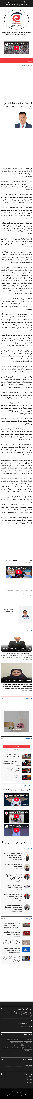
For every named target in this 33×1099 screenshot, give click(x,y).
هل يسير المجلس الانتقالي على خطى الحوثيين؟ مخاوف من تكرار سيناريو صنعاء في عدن (13, 896)
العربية (23, 5)
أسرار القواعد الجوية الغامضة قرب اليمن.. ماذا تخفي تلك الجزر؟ (11, 942)
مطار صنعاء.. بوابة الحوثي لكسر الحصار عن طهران (18, 681)
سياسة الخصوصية (17, 1095)
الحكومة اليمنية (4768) (15, 1045)
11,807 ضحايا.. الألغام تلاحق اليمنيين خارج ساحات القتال (13, 755)
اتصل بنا (29, 1082)
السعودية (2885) (27, 1048)
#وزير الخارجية (19, 590)
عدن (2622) (5, 1048)
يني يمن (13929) (27, 1045)
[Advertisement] (16, 84)
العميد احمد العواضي (17, 911)
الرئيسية (28, 66)
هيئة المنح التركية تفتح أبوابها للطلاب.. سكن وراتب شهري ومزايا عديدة (12, 934)
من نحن (29, 1080)
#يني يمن (29, 596)
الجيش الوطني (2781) (16, 1048)
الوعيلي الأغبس (18, 890)
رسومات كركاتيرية (26, 1063)
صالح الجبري (19, 881)
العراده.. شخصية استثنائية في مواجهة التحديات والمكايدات (13, 887)
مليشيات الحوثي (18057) (16, 1042)
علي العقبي (28, 106)
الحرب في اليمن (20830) (12, 1039)
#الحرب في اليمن (27, 593)
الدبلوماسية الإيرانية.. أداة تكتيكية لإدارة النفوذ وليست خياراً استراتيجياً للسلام (13, 907)
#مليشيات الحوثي (17, 593)
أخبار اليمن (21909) (24, 1039)
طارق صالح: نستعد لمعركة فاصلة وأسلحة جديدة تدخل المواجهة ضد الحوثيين (11, 763)
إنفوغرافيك (28, 1065)
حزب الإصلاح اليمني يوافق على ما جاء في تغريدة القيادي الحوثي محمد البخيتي (12, 950)
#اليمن (9, 593)
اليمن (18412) (28, 1042)
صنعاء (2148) (28, 1050)
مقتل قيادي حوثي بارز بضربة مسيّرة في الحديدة (13, 770)
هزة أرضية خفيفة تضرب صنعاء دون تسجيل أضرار (11, 777)
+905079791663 (25, 1026)
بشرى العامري (18, 869)
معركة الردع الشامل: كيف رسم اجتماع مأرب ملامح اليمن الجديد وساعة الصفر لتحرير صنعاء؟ (16, 649)
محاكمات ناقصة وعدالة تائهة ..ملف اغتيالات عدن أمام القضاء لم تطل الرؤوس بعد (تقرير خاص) (11, 925)
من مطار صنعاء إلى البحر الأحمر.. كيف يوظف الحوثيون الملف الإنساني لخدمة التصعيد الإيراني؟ (12, 877)
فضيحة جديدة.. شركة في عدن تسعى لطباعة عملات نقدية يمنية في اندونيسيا (11, 959)
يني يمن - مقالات (26, 647)
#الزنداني (27, 590)
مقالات (23, 66)
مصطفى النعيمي (17, 859)
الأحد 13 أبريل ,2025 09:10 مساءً (14, 106)
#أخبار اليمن (10, 590)
